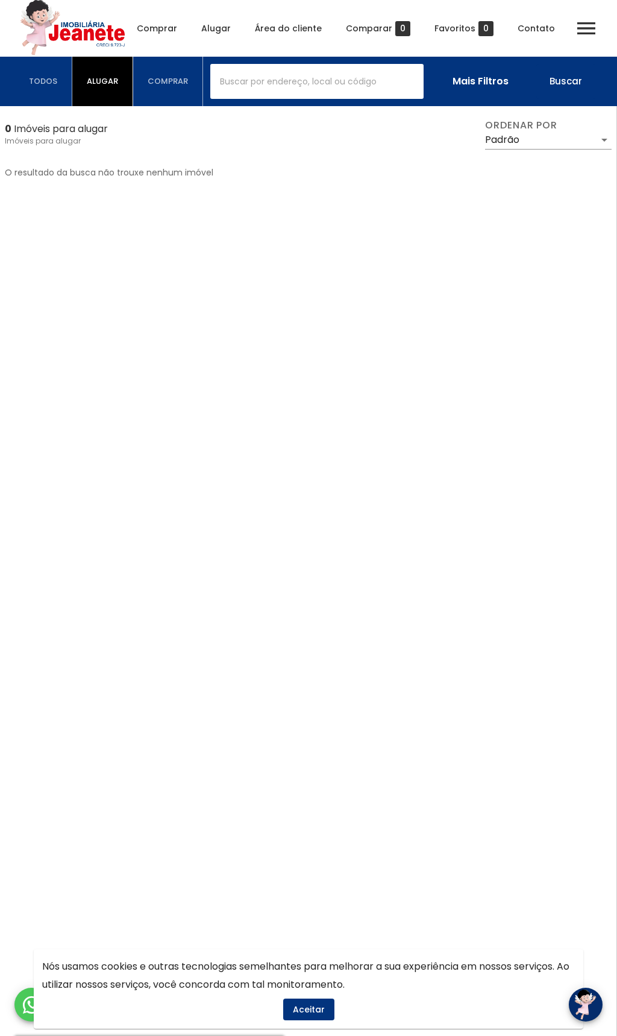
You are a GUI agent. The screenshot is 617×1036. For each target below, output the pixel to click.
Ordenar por (521, 125)
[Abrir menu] (586, 28)
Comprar (157, 28)
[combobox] (317, 81)
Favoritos (461, 28)
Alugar (216, 28)
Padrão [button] (502, 140)
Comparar (376, 28)
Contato (536, 28)
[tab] (43, 81)
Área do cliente (288, 28)
